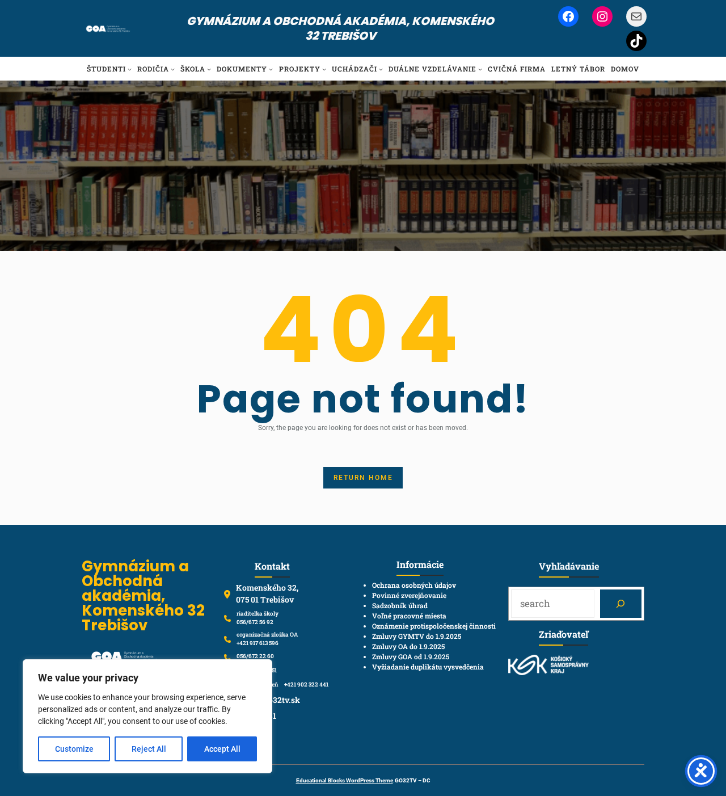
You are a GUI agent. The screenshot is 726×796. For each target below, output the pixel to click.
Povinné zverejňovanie (409, 595)
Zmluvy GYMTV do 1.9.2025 (416, 636)
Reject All (149, 748)
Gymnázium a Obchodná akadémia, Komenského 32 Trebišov (340, 28)
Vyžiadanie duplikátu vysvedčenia (428, 666)
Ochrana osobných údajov (414, 584)
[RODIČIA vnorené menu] (173, 69)
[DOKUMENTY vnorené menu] (271, 69)
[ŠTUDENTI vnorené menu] (130, 69)
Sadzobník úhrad (400, 605)
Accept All (222, 748)
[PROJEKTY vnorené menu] (324, 69)
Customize (74, 748)
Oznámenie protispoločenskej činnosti (434, 625)
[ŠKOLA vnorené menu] (209, 69)
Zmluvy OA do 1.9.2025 (408, 646)
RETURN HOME (363, 478)
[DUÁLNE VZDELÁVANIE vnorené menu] (480, 69)
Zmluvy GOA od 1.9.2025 (410, 656)
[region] (147, 716)
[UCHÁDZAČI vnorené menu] (381, 69)
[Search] (620, 603)
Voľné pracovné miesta (409, 615)
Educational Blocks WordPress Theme (344, 780)
